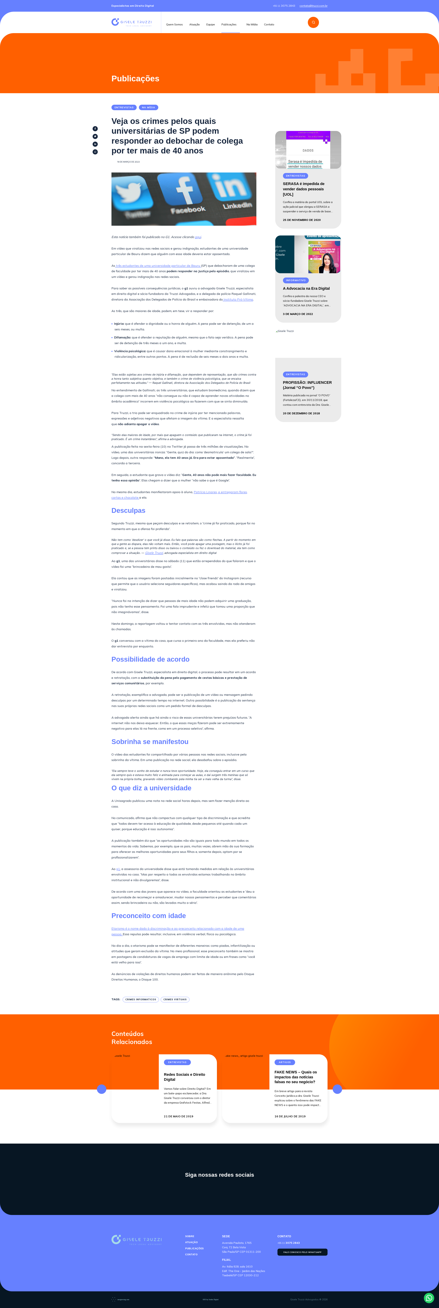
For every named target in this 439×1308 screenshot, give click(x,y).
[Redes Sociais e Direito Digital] (135, 1088)
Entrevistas (124, 107)
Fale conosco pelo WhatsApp (302, 1252)
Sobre (189, 1236)
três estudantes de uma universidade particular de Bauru (158, 266)
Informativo (296, 280)
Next (337, 1089)
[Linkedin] (95, 144)
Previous (101, 1089)
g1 (118, 869)
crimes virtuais (175, 999)
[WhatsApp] (95, 151)
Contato (269, 24)
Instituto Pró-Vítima (238, 299)
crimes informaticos (140, 999)
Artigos (285, 1062)
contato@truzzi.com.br (314, 5)
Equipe (210, 24)
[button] (429, 1298)
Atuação (194, 24)
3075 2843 (284, 5)
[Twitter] (95, 136)
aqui (198, 237)
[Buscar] (313, 22)
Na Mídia (252, 24)
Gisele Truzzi (154, 553)
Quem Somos (174, 24)
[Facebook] (95, 128)
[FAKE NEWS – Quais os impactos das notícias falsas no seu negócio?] (245, 1088)
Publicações (228, 24)
